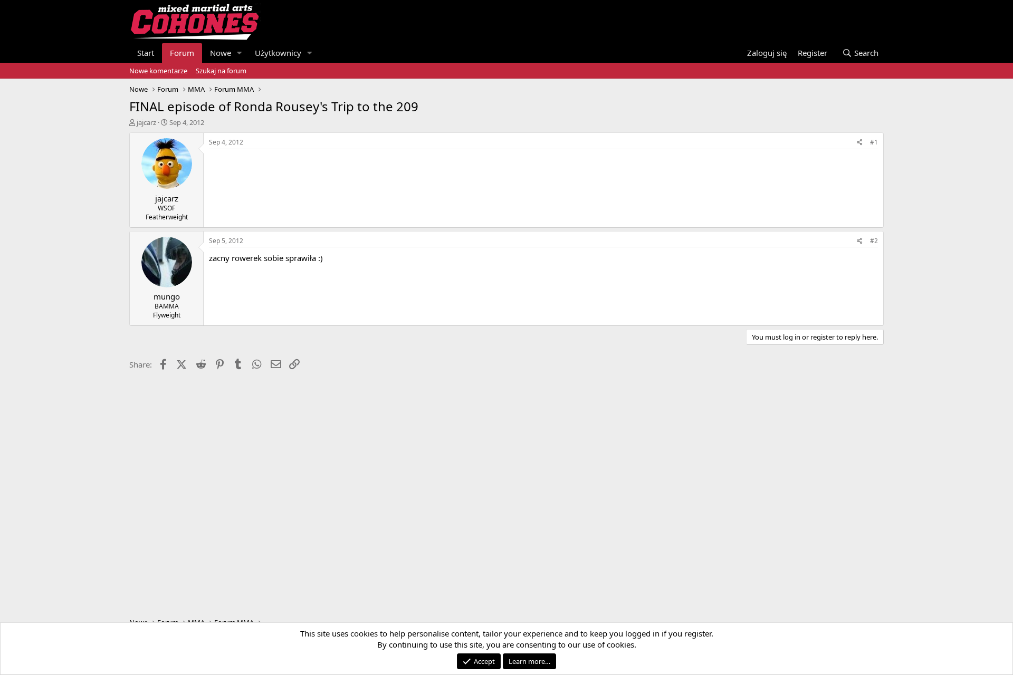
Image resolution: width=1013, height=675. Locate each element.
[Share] (859, 143)
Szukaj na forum (221, 70)
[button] (239, 53)
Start (145, 52)
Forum (182, 52)
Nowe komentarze (158, 70)
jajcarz (146, 122)
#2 (874, 240)
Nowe (220, 52)
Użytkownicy (278, 52)
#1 (874, 142)
